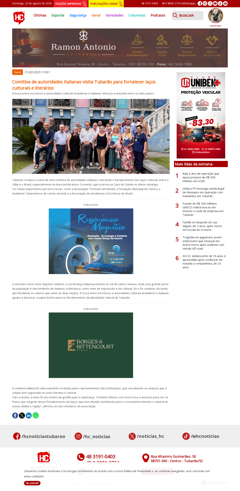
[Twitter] (210, 3)
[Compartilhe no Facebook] (15, 415)
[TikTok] (220, 3)
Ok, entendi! (32, 483)
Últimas (40, 15)
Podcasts (158, 15)
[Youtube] (215, 3)
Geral (96, 15)
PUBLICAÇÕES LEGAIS (104, 3)
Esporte (58, 15)
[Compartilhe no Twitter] (22, 415)
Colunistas (137, 15)
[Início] (19, 23)
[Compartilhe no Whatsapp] (35, 415)
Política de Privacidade (137, 471)
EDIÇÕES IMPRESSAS (68, 3)
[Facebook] (199, 3)
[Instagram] (205, 3)
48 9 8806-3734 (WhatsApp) (179, 3)
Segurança (78, 15)
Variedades (114, 15)
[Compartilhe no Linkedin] (29, 415)
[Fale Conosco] (225, 3)
